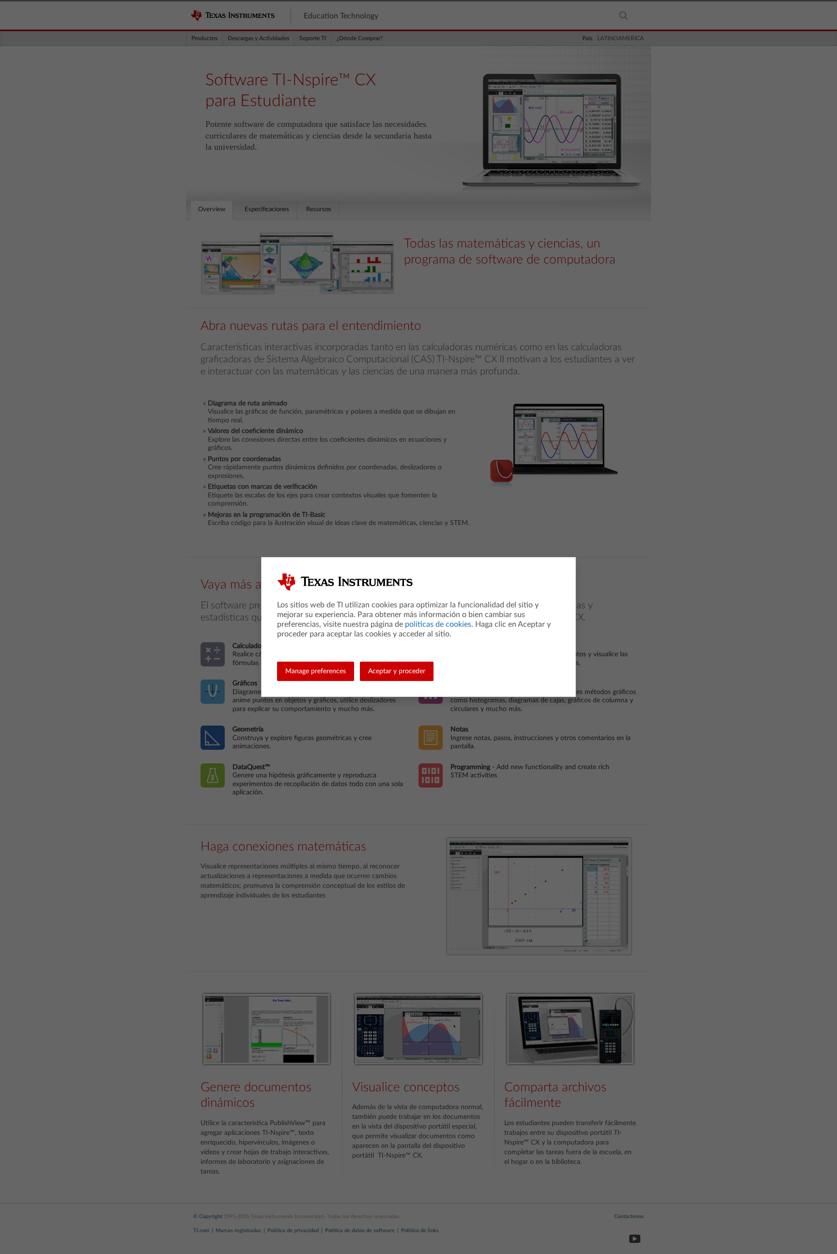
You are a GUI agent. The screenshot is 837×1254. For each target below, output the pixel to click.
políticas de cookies (438, 624)
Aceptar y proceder (396, 671)
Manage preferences (315, 671)
